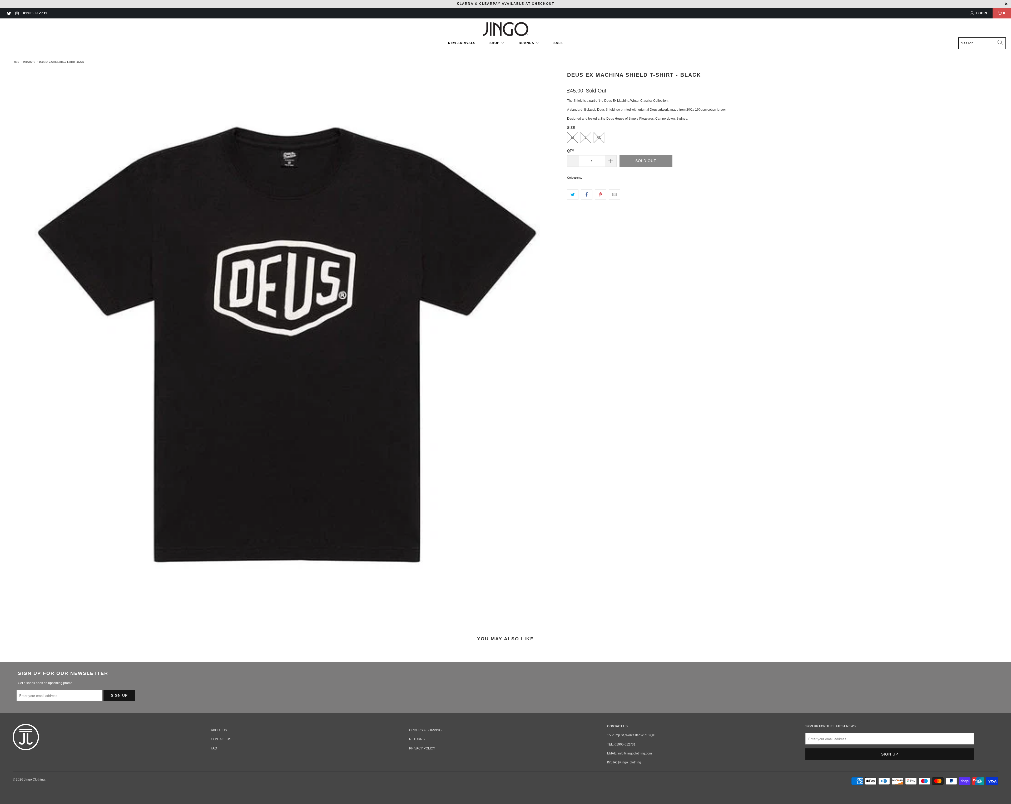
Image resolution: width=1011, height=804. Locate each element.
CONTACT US (221, 739)
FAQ (214, 748)
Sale (558, 43)
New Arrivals (461, 43)
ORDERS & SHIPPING (425, 730)
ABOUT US (219, 730)
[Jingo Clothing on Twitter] (9, 13)
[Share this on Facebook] (586, 194)
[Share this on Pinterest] (600, 194)
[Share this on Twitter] (572, 194)
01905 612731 (35, 13)
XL (599, 137)
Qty (570, 151)
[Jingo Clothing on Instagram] (16, 13)
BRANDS (526, 43)
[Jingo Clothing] (506, 29)
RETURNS (417, 739)
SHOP (494, 43)
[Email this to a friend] (614, 194)
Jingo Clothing (34, 779)
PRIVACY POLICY (422, 748)
